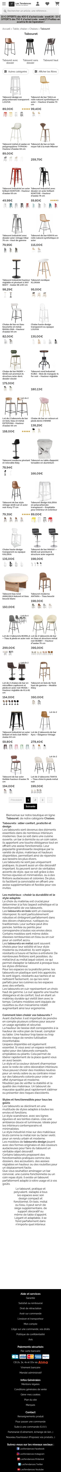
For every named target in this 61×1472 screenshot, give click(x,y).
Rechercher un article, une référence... (27, 11)
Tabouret (45, 29)
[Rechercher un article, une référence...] (5, 11)
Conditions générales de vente (30, 1389)
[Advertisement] (30, 1258)
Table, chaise (20, 29)
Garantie (30, 1298)
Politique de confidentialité (30, 1334)
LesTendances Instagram (32, 1454)
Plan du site (30, 1399)
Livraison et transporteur (30, 1318)
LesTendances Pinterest (32, 1459)
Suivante (30, 806)
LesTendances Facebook (32, 1449)
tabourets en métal (20, 943)
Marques (30, 1405)
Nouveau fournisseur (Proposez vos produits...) (30, 1437)
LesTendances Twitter (32, 1464)
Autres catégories (17, 71)
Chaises (33, 29)
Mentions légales (30, 1384)
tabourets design (35, 1141)
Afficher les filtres (47, 71)
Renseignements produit (31, 1416)
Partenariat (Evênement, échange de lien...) (30, 1432)
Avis (30, 1339)
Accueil (6, 29)
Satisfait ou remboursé (31, 1303)
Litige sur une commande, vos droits (30, 1329)
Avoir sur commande (30, 1313)
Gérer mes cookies (30, 1394)
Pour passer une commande (30, 1421)
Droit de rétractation (30, 1308)
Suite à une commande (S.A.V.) (30, 1427)
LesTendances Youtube (32, 1469)
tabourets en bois (19, 911)
